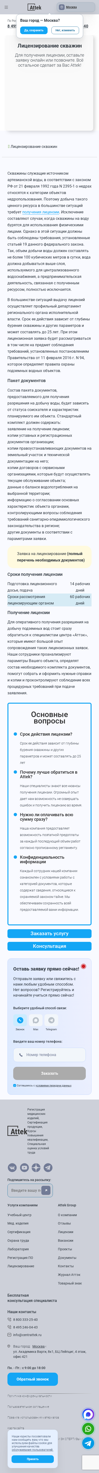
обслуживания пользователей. (32, 1449)
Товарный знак (70, 1283)
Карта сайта (15, 1428)
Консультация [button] (49, 946)
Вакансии (65, 1240)
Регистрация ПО (20, 1258)
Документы (67, 1258)
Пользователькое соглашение (28, 1406)
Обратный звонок (33, 1379)
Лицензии (65, 1232)
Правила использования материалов (33, 1417)
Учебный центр (19, 1215)
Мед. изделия (18, 1223)
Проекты (65, 1249)
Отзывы (64, 1223)
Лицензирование (20, 1266)
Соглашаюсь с (44, 1085)
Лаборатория (18, 1249)
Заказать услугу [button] (49, 933)
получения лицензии (40, 212)
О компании (67, 1215)
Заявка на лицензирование (41, 553)
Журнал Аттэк (69, 1275)
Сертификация (19, 1232)
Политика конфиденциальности (29, 1396)
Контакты (66, 1266)
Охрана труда (18, 1240)
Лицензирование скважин (34, 146)
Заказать (49, 1073)
